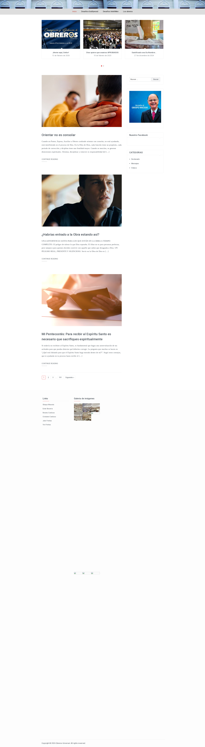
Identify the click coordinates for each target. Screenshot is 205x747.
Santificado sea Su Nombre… (144, 52)
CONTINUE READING (50, 159)
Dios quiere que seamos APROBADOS (102, 52)
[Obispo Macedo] (145, 107)
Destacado (135, 159)
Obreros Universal (63, 743)
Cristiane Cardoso (49, 417)
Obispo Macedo (48, 405)
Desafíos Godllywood (89, 11)
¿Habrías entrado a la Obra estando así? (70, 234)
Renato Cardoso (49, 413)
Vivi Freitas (47, 425)
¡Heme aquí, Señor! (61, 52)
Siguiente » (69, 377)
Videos (134, 168)
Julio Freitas (47, 421)
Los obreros (128, 11)
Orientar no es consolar (58, 135)
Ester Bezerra (48, 409)
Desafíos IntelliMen (110, 11)
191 (60, 377)
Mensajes (135, 164)
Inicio (74, 11)
